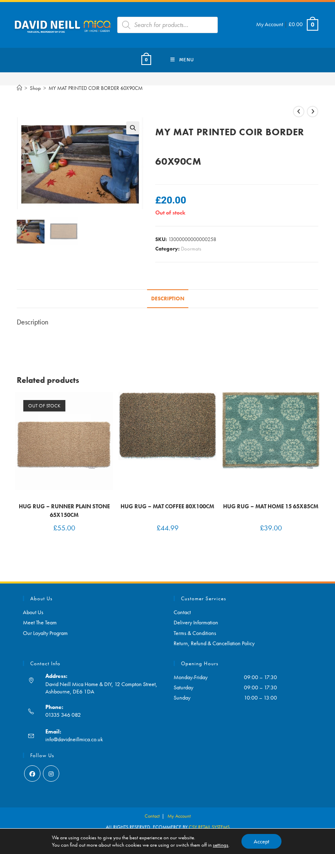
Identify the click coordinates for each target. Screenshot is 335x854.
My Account (269, 24)
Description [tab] (167, 298)
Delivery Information (196, 622)
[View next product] (312, 111)
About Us (33, 612)
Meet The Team (40, 622)
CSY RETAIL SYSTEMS (209, 827)
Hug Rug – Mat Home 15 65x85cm (270, 506)
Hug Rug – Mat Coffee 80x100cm (167, 506)
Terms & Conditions (195, 633)
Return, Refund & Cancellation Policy (214, 643)
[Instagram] (51, 773)
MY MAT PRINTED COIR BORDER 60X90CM (96, 88)
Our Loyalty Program (45, 633)
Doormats (191, 248)
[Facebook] (32, 773)
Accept (261, 841)
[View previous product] (298, 111)
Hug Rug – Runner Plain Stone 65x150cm (64, 511)
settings (220, 844)
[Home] (19, 88)
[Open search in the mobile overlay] (167, 25)
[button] (132, 127)
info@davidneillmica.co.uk (74, 739)
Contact (182, 612)
